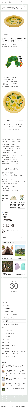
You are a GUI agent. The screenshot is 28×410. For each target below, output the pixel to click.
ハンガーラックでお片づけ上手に (10, 324)
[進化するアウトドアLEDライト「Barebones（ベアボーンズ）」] (7, 271)
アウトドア (4, 31)
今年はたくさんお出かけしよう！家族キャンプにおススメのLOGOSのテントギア (22, 237)
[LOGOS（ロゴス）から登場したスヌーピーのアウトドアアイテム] (7, 255)
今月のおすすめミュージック (9, 345)
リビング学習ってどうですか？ (9, 356)
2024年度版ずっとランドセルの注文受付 (15, 388)
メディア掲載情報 (6, 308)
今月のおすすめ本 (6, 348)
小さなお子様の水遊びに (13, 129)
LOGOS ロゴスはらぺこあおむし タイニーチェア (21, 205)
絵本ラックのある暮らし (8, 318)
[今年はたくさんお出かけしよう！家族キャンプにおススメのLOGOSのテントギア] (20, 255)
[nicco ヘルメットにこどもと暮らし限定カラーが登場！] (20, 271)
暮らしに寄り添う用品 (7, 311)
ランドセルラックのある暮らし (9, 314)
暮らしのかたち (5, 339)
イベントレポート (6, 305)
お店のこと (4, 302)
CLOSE (21, 120)
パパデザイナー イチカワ (13, 230)
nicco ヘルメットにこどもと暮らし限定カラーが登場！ (19, 274)
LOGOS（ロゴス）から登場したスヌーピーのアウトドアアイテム (5, 237)
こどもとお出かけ (6, 336)
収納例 (3, 327)
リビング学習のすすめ (7, 321)
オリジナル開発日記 (7, 330)
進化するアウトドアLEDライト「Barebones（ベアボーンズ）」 (7, 274)
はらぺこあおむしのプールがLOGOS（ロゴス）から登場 (14, 125)
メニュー (24, 2)
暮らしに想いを (5, 342)
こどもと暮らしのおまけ (8, 333)
